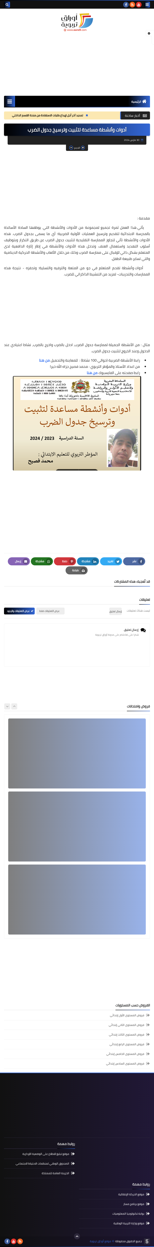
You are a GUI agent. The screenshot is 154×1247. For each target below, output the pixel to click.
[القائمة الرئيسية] (9, 101)
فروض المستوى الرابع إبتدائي (126, 1044)
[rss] (132, 4)
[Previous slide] (14, 706)
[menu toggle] (147, 5)
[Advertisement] (77, 63)
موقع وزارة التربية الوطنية (128, 1223)
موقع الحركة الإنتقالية (131, 1194)
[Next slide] (7, 706)
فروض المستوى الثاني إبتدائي (126, 1024)
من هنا (44, 360)
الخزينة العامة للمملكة (55, 1173)
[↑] (77, 1236)
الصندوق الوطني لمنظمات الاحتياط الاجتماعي (42, 1163)
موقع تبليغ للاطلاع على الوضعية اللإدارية (45, 1154)
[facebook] (126, 4)
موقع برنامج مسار (133, 1204)
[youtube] (139, 4)
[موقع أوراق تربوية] (77, 22)
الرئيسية (136, 101)
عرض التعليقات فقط (49, 611)
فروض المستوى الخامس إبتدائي (125, 1053)
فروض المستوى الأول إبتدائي (127, 1015)
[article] (77, 753)
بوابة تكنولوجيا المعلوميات (128, 1213)
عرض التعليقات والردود (18, 611)
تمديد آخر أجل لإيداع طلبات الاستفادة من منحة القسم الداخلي (81, 115)
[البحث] (7, 5)
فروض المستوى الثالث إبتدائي (126, 1034)
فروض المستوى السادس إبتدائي (125, 1063)
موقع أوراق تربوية (100, 1241)
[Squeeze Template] (147, 1241)
